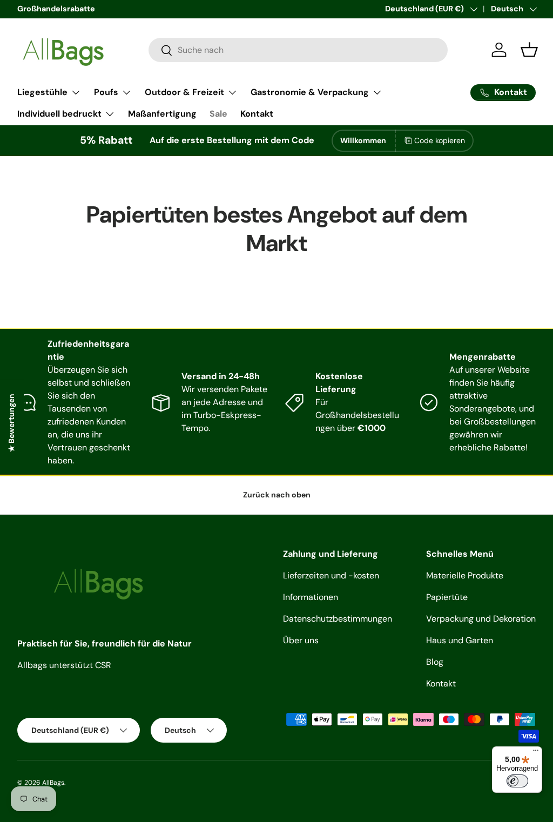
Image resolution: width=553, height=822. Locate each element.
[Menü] (535, 752)
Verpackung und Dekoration (481, 618)
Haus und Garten (459, 640)
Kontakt (256, 113)
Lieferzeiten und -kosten (331, 575)
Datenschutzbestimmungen (337, 618)
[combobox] (298, 50)
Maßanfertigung (162, 113)
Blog (434, 662)
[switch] (517, 780)
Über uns (301, 640)
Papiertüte (447, 597)
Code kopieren (439, 140)
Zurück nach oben (277, 495)
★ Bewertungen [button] (11, 423)
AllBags (53, 782)
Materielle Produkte (464, 575)
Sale (218, 113)
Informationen (310, 597)
